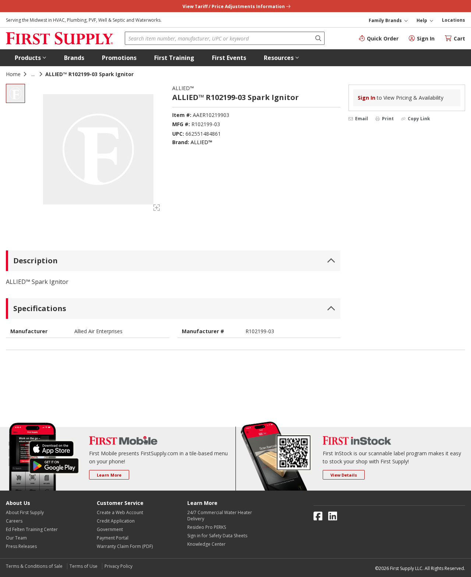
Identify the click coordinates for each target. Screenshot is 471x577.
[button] (30, 57)
